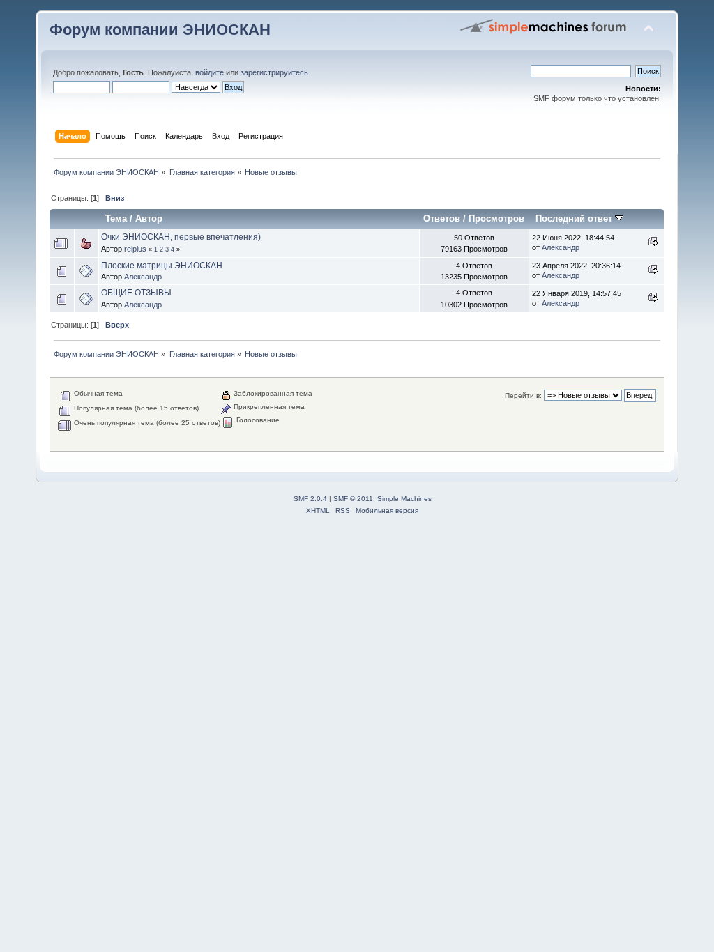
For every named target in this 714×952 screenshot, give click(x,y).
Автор (148, 218)
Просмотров (496, 218)
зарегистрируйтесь (274, 72)
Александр (560, 247)
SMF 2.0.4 (310, 498)
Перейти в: (523, 395)
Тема (116, 218)
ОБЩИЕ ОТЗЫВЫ (136, 293)
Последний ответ (575, 218)
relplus (135, 249)
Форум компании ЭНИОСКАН (160, 29)
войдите (209, 72)
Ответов (441, 218)
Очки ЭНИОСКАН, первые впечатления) (181, 237)
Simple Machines (404, 498)
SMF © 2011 (353, 498)
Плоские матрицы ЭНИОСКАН (161, 265)
